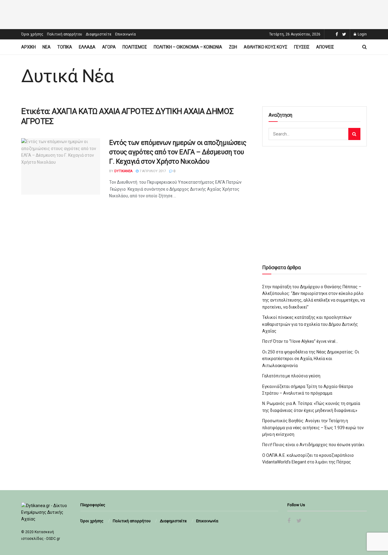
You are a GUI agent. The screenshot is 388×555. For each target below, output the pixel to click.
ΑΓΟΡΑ (109, 47)
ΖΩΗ (233, 47)
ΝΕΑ (46, 47)
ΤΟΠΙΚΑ (64, 47)
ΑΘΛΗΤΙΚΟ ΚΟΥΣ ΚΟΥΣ (265, 47)
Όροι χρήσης (32, 34)
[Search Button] (354, 134)
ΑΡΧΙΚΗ (28, 47)
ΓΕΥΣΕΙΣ (301, 47)
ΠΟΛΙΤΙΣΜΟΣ (134, 47)
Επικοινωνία (125, 34)
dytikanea (123, 171)
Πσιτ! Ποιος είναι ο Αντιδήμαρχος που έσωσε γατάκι (313, 444)
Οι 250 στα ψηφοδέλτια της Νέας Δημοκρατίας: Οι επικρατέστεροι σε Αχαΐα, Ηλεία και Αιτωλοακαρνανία (310, 358)
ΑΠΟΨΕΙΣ (325, 47)
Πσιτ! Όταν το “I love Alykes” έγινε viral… (300, 341)
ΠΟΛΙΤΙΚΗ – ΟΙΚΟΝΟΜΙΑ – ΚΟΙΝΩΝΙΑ (188, 47)
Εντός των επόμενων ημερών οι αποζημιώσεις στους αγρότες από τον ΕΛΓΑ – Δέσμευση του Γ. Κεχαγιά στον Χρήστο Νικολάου (177, 152)
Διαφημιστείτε (99, 34)
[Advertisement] (194, 13)
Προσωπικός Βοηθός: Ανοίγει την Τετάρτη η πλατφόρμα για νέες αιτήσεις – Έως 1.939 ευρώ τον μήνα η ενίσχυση (313, 427)
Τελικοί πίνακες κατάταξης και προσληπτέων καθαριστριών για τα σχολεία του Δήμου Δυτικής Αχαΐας (310, 324)
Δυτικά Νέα (67, 76)
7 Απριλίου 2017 (152, 171)
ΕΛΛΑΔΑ (87, 47)
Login (362, 34)
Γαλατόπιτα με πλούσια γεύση (291, 375)
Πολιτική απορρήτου (64, 34)
